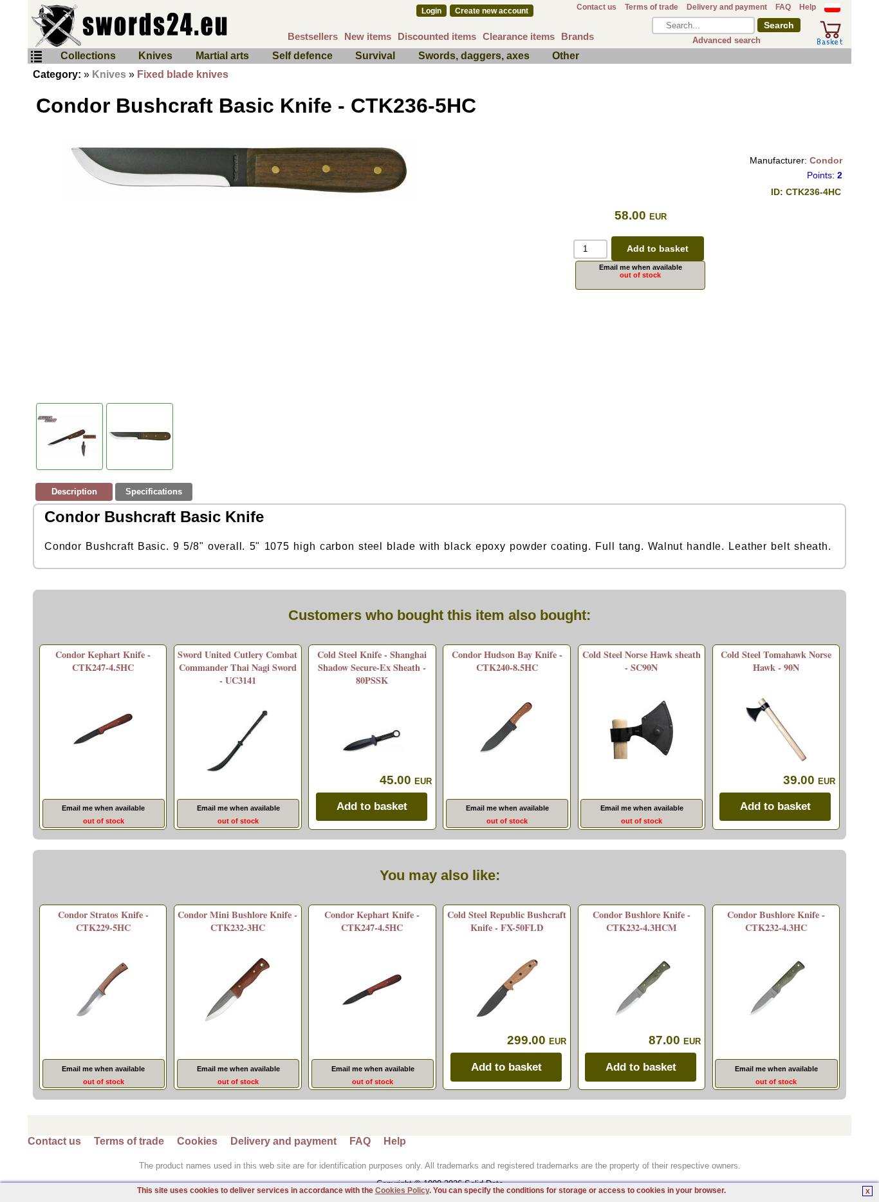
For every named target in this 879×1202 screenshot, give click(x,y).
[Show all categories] (36, 57)
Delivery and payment (727, 7)
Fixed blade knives (182, 74)
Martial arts (222, 55)
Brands (577, 36)
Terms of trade (651, 7)
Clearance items (519, 36)
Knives (155, 55)
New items (367, 36)
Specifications (153, 491)
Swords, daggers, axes (474, 55)
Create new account (491, 11)
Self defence (302, 55)
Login (431, 11)
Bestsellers (313, 36)
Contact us (596, 7)
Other (565, 55)
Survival (375, 55)
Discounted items (437, 36)
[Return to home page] (172, 25)
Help (807, 7)
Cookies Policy (402, 1190)
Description (74, 491)
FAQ (783, 7)
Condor (826, 160)
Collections (88, 55)
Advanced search (726, 40)
